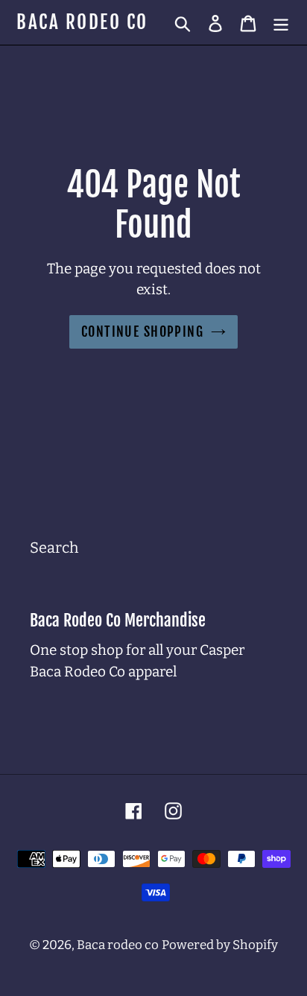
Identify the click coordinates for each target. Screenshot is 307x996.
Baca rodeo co (82, 22)
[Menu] (281, 22)
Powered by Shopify (220, 945)
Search (54, 547)
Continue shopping (142, 331)
